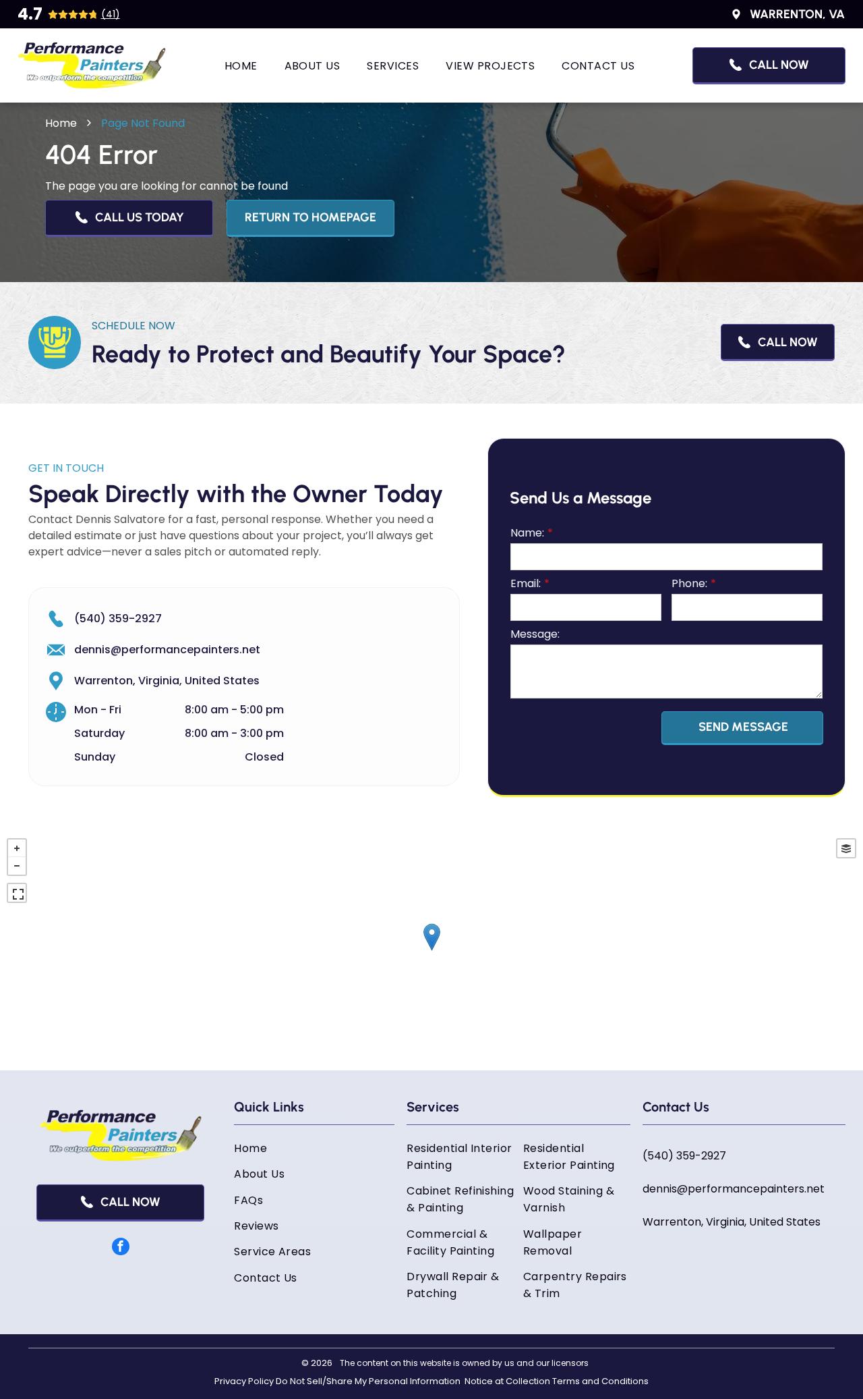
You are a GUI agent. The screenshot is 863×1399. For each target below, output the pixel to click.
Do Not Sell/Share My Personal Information (368, 1381)
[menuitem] (241, 65)
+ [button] (17, 848)
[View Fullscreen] (17, 893)
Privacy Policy (244, 1381)
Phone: (689, 583)
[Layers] (846, 848)
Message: (535, 634)
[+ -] (431, 950)
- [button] (17, 866)
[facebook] (120, 1248)
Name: (527, 533)
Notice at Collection (507, 1381)
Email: (525, 583)
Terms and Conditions (600, 1381)
